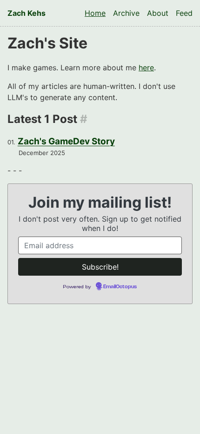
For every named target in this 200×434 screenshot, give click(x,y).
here (146, 67)
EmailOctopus (120, 287)
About (157, 13)
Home (95, 13)
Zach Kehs (26, 13)
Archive (126, 13)
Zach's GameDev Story (66, 141)
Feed (184, 13)
